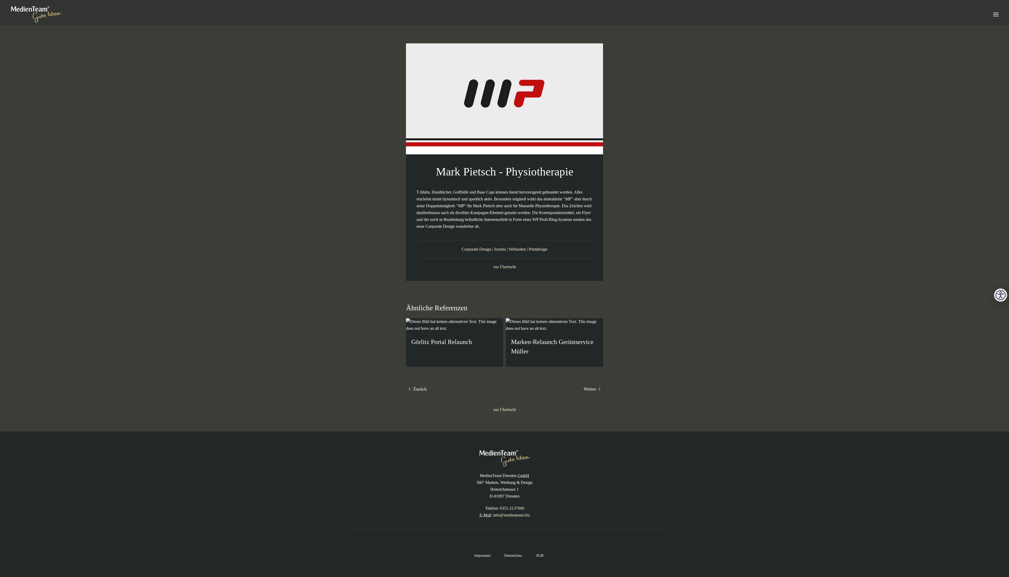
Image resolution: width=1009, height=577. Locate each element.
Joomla (500, 249)
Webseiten (517, 249)
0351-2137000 (512, 508)
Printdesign (538, 249)
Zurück (419, 389)
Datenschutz (509, 556)
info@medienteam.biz (511, 515)
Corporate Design (476, 249)
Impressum (478, 556)
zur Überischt (504, 267)
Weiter (591, 389)
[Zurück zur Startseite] (36, 14)
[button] (995, 14)
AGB (535, 556)
